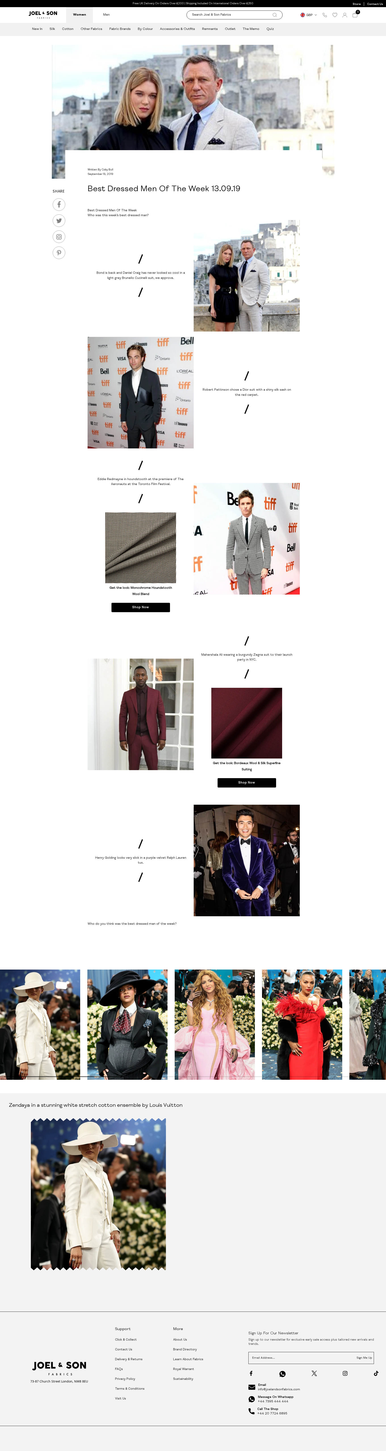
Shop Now (140, 607)
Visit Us (120, 1398)
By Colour (145, 29)
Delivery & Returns (129, 1359)
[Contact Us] (325, 15)
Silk (52, 29)
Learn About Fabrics (188, 1359)
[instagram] (59, 236)
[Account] (344, 15)
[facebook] (59, 204)
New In (37, 29)
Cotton (67, 29)
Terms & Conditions (130, 1389)
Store (357, 4)
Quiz (270, 29)
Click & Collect (126, 1339)
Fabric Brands (120, 29)
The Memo (251, 29)
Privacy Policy (125, 1379)
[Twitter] (314, 1373)
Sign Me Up (364, 1358)
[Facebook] (251, 1373)
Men (106, 15)
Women (79, 15)
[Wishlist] (334, 15)
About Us (180, 1339)
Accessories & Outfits (177, 29)
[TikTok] (376, 1373)
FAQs (119, 1369)
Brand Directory (185, 1349)
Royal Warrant (183, 1369)
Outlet (230, 29)
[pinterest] (59, 253)
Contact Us (375, 4)
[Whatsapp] (282, 1374)
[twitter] (59, 220)
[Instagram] (345, 1373)
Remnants (210, 29)
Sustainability (183, 1379)
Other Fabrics (91, 29)
